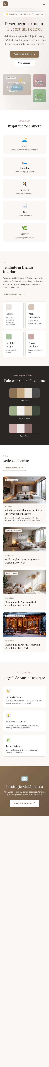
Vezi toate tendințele (12, 294)
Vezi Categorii (24, 63)
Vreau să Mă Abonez (23, 803)
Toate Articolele (13, 467)
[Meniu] (43, 3)
